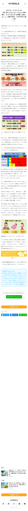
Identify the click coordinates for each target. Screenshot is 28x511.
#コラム (2, 311)
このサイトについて (14, 507)
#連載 (6, 311)
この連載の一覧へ (14, 494)
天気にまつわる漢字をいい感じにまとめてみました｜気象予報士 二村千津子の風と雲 (17, 484)
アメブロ (21, 284)
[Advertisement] (14, 376)
